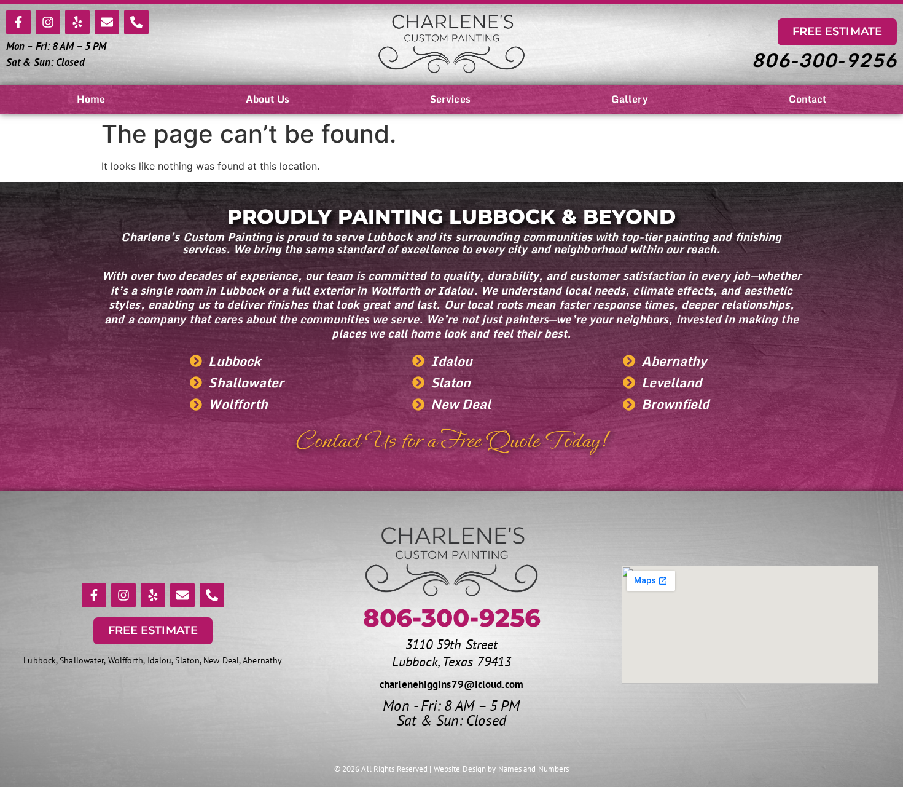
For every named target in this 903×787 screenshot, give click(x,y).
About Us (267, 99)
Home (91, 99)
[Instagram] (48, 22)
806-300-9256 (824, 60)
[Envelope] (107, 22)
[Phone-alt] (136, 22)
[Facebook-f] (18, 22)
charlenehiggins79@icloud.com (451, 684)
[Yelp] (77, 22)
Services (450, 99)
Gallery (629, 99)
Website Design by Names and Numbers (501, 769)
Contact (808, 99)
